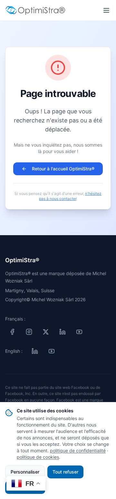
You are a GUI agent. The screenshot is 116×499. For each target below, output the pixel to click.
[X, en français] (46, 332)
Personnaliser (25, 472)
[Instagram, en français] (29, 332)
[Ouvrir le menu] (106, 10)
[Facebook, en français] (12, 332)
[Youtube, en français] (79, 332)
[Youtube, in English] (51, 351)
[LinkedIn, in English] (35, 351)
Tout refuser (65, 472)
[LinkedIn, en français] (62, 332)
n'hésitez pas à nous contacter (70, 196)
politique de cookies (38, 457)
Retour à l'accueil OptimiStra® (63, 168)
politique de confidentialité (78, 450)
